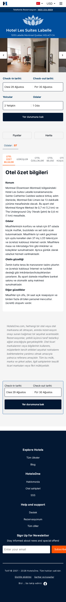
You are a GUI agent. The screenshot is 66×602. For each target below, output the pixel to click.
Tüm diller (33, 525)
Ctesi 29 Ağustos (14, 86)
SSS (33, 495)
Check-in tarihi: (12, 78)
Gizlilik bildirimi (23, 577)
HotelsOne (32, 570)
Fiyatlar (17, 135)
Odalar (37, 96)
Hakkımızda (33, 481)
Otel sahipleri (33, 488)
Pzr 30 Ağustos (43, 86)
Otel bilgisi (50, 159)
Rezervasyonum (33, 519)
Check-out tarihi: (43, 78)
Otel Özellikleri (37, 159)
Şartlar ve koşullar (44, 577)
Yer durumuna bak (33, 116)
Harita (48, 135)
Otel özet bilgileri (9, 159)
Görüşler (22, 159)
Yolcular (8, 96)
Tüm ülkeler (33, 457)
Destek (33, 512)
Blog (33, 464)
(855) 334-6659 (45, 9)
